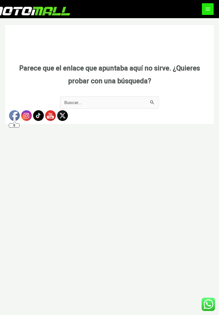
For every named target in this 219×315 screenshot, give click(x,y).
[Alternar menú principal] (208, 9)
